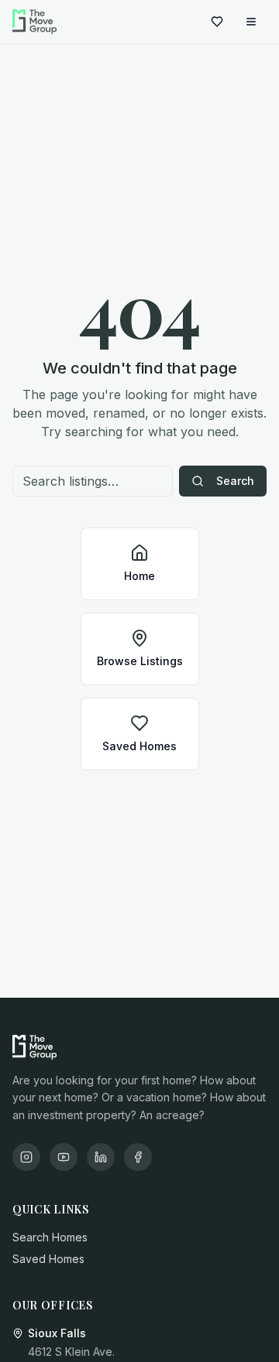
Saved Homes (48, 1258)
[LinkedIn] (101, 1157)
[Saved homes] (217, 21)
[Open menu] (251, 21)
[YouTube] (64, 1157)
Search (235, 480)
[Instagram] (26, 1157)
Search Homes (50, 1237)
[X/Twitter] (138, 1157)
